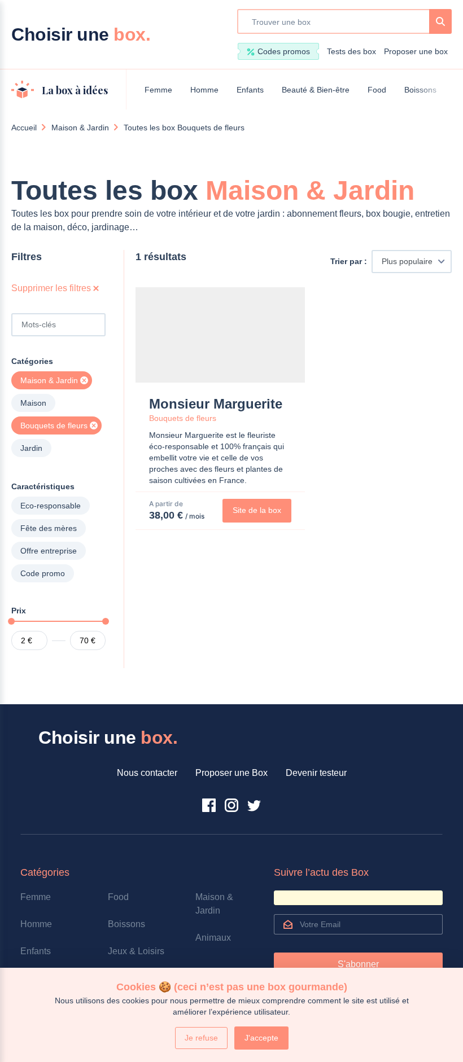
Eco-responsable (50, 505)
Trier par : (348, 261)
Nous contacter (147, 773)
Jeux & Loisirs (136, 951)
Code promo (42, 573)
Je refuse (201, 1037)
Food (377, 89)
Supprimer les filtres (52, 288)
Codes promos (283, 51)
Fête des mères (48, 528)
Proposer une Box (231, 773)
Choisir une (80, 34)
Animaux (213, 937)
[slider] (11, 621)
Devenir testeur (316, 773)
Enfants (250, 89)
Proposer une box (416, 51)
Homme (204, 89)
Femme (158, 89)
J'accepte (261, 1037)
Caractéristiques (43, 486)
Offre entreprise (48, 550)
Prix (18, 610)
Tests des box (351, 51)
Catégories (32, 361)
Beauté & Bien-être (316, 89)
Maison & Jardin (80, 127)
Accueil (24, 127)
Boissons (420, 89)
